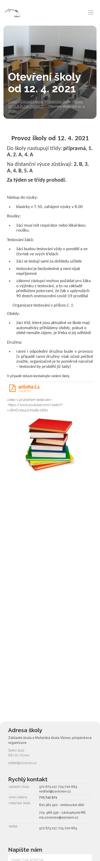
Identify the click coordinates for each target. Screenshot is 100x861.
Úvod (12, 101)
